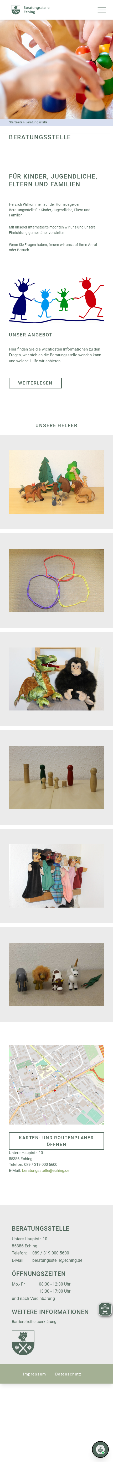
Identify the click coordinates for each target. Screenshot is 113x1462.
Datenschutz (68, 1374)
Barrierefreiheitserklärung (34, 1321)
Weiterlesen (35, 383)
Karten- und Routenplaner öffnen (56, 1141)
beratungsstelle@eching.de (45, 1170)
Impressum (34, 1374)
